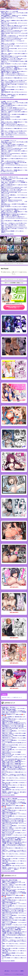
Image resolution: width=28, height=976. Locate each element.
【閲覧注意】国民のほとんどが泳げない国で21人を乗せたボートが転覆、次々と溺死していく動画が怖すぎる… (14, 72)
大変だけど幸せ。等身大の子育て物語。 (10, 880)
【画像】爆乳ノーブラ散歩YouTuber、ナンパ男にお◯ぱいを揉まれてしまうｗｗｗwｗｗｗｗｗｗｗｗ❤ (14, 36)
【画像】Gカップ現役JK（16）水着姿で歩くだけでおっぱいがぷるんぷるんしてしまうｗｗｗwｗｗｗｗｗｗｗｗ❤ (14, 26)
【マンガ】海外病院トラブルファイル (8, 140)
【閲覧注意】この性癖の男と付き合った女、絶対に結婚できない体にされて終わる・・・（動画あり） (14, 95)
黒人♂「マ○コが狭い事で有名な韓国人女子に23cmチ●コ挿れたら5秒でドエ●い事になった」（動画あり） (14, 67)
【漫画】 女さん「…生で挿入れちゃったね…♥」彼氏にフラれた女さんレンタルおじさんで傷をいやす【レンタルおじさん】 (14, 81)
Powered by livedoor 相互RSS (7, 97)
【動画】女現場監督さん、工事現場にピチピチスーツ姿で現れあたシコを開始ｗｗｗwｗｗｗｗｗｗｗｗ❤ (14, 16)
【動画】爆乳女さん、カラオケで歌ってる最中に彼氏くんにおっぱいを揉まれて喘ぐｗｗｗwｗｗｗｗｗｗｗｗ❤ (14, 59)
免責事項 (22, 970)
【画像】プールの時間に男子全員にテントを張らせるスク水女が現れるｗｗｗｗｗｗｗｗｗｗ (14, 719)
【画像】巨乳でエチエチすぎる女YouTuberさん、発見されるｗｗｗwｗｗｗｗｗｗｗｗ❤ (14, 831)
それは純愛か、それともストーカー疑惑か (9, 101)
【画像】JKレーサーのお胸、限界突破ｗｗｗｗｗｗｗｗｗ (13, 107)
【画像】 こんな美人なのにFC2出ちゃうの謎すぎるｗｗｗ (13, 73)
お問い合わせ (6, 970)
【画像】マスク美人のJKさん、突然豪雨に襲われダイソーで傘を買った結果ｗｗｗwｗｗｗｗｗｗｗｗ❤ (14, 69)
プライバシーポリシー (15, 970)
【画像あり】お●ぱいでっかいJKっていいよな (11, 881)
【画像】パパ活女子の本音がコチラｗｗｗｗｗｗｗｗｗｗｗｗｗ (14, 83)
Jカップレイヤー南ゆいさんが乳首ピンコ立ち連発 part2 (12, 144)
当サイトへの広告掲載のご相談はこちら (14, 282)
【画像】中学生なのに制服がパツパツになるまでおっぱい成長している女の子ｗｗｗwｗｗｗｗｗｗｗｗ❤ (14, 57)
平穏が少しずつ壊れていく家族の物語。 (10, 798)
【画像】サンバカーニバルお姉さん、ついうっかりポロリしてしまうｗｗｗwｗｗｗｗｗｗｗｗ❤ (14, 44)
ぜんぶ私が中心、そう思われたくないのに (9, 177)
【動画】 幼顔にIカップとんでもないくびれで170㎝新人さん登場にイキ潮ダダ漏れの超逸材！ (14, 709)
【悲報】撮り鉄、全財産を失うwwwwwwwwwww (11, 200)
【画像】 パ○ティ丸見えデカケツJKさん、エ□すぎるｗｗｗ (13, 133)
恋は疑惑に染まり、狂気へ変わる (8, 707)
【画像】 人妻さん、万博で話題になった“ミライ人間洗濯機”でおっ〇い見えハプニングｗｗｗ (14, 712)
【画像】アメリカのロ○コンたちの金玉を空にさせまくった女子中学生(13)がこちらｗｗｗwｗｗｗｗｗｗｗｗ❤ (14, 31)
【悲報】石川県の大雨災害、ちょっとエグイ (11, 721)
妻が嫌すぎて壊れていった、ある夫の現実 (9, 11)
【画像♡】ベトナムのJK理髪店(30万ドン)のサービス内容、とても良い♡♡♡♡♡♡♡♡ (13, 883)
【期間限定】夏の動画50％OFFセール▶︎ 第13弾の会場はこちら (14, 307)
